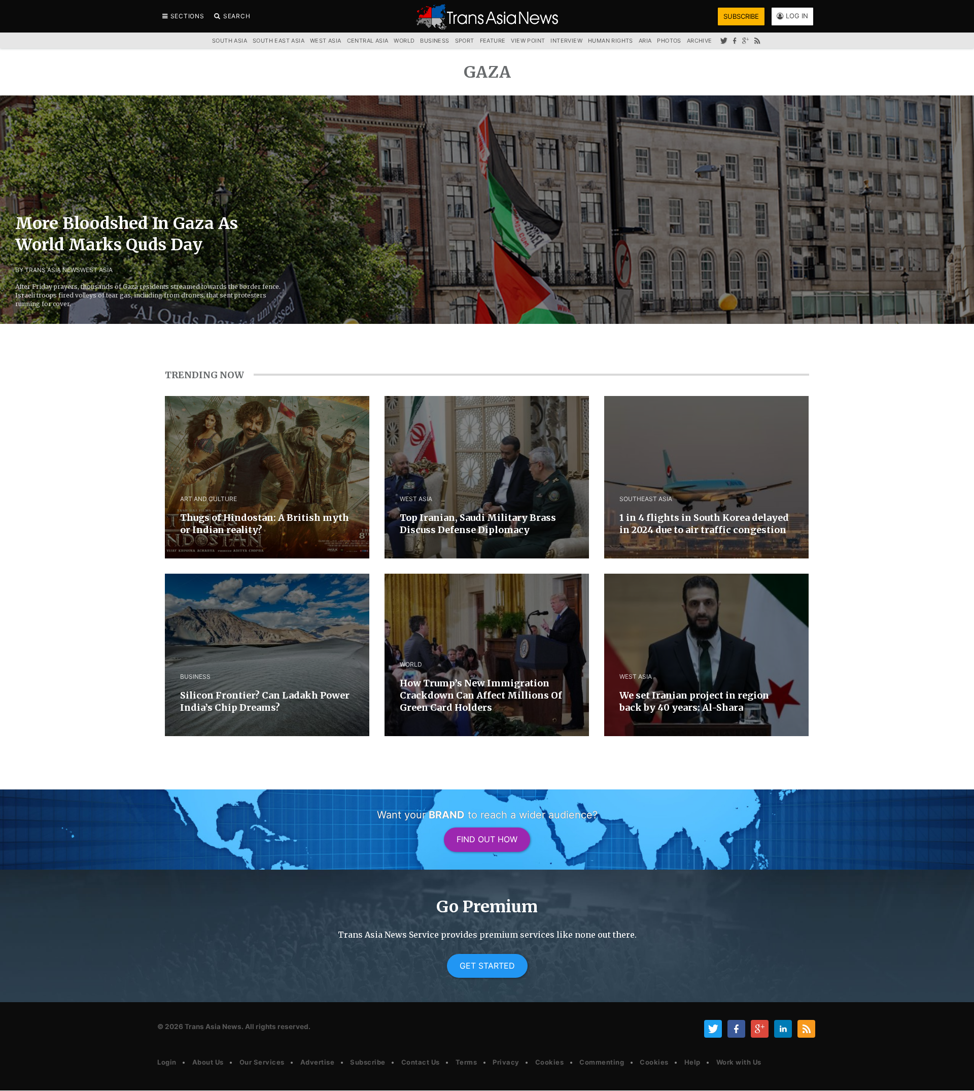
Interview (566, 40)
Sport (464, 40)
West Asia (325, 40)
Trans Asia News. (214, 1026)
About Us (208, 1062)
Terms (466, 1062)
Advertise (317, 1062)
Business (434, 40)
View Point (528, 40)
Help (692, 1062)
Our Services (262, 1062)
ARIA (645, 40)
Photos (669, 40)
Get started (487, 966)
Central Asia (368, 40)
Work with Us (738, 1062)
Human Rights (610, 40)
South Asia (229, 40)
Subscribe (368, 1062)
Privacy (506, 1062)
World (404, 40)
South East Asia (278, 40)
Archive (699, 40)
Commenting (601, 1062)
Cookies (549, 1062)
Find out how (487, 839)
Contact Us (420, 1062)
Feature (493, 40)
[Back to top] (956, 1074)
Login (167, 1062)
